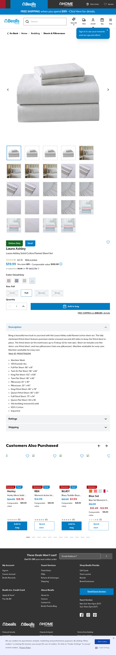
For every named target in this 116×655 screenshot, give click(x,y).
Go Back (14, 33)
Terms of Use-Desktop (85, 632)
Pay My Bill (6, 599)
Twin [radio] (12, 293)
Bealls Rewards (9, 578)
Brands (83, 578)
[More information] (60, 263)
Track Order (46, 570)
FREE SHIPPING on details (94, 313)
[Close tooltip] (107, 30)
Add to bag (20, 526)
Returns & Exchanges (50, 578)
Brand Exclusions (87, 581)
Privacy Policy (25, 648)
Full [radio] (26, 293)
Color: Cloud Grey (15, 275)
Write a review (31, 260)
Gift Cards (84, 570)
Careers (44, 599)
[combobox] (45, 21)
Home (24, 33)
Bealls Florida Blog (49, 606)
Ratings (12, 419)
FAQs (43, 574)
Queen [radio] (41, 293)
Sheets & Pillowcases (54, 33)
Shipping (13, 427)
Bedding (35, 33)
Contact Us (45, 602)
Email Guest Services (97, 591)
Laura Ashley (16, 249)
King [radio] (57, 293)
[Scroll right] (107, 491)
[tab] (28, 537)
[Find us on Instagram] (88, 615)
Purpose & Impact (46, 632)
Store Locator (85, 574)
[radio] (8, 280)
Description (14, 327)
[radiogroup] (58, 280)
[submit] (106, 556)
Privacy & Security (8, 632)
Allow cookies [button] (102, 642)
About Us (45, 595)
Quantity (10, 299)
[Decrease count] (9, 306)
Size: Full (10, 286)
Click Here (75, 11)
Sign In (5, 570)
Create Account (8, 574)
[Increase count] (23, 306)
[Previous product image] (8, 90)
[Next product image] (108, 90)
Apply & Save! (8, 595)
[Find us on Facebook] (81, 615)
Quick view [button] (46, 526)
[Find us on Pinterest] (95, 615)
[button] (102, 647)
